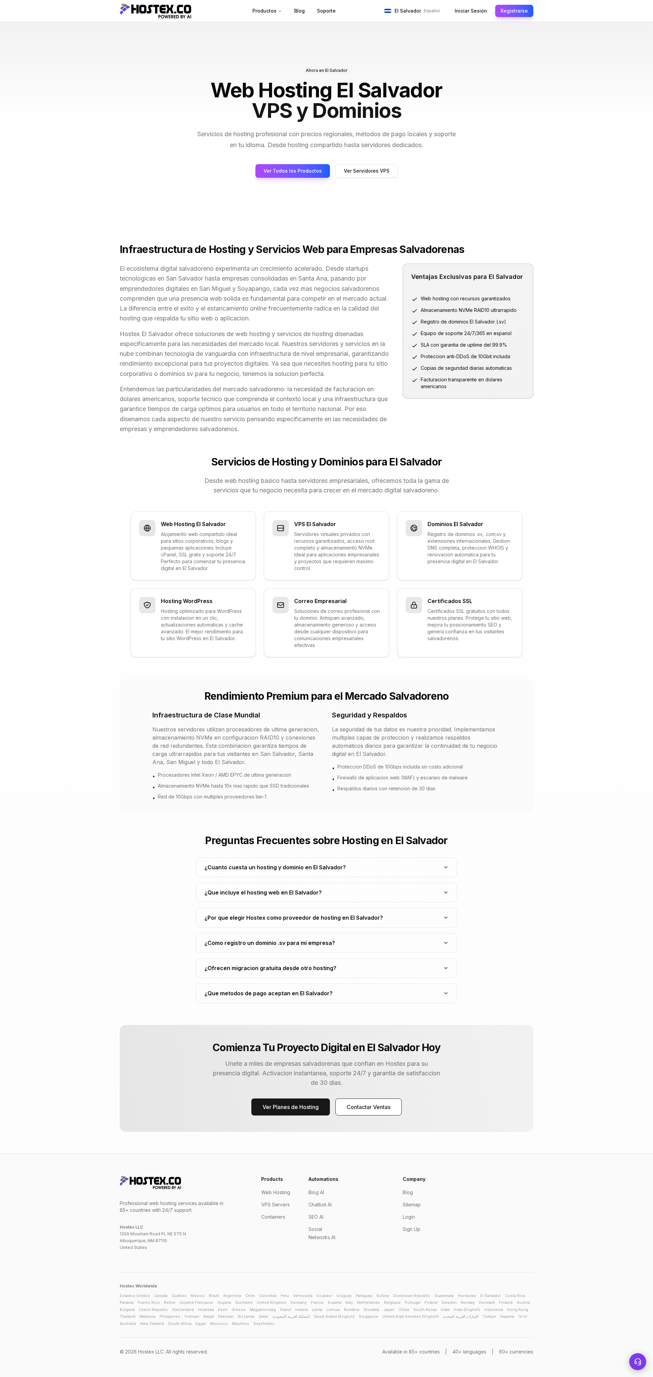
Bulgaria (127, 1309)
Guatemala (444, 1295)
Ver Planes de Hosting (291, 1107)
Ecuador (324, 1295)
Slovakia (371, 1309)
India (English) (467, 1309)
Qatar (263, 1316)
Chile (250, 1295)
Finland (506, 1302)
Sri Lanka (246, 1316)
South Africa (179, 1323)
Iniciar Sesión (471, 11)
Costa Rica (515, 1295)
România (351, 1309)
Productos (264, 11)
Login (409, 1217)
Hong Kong (517, 1309)
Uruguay (344, 1295)
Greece (239, 1309)
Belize (169, 1302)
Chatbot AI (320, 1204)
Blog (299, 11)
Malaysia (147, 1316)
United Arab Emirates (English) (410, 1316)
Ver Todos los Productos (293, 171)
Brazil (214, 1295)
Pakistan (226, 1316)
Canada (161, 1295)
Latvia (317, 1309)
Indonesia (493, 1309)
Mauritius (240, 1323)
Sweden (449, 1302)
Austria (523, 1302)
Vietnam (191, 1316)
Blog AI (316, 1192)
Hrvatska (206, 1309)
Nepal (208, 1316)
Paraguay (364, 1295)
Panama (127, 1302)
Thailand (127, 1316)
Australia (128, 1323)
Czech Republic (153, 1309)
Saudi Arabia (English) (334, 1316)
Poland (430, 1302)
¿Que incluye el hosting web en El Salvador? (263, 892)
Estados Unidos (135, 1295)
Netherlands (368, 1302)
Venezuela (303, 1295)
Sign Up (411, 1229)
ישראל (523, 1316)
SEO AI (315, 1217)
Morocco (219, 1323)
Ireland (301, 1309)
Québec (179, 1295)
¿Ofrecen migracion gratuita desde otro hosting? (270, 968)
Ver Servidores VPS (366, 171)
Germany (298, 1302)
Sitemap (412, 1204)
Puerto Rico (149, 1302)
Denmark (487, 1302)
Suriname (244, 1302)
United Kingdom (271, 1302)
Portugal (412, 1302)
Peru (285, 1295)
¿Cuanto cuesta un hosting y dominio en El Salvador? (275, 867)
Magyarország (263, 1309)
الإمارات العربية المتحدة (461, 1316)
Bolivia (382, 1295)
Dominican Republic (411, 1295)
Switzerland (183, 1309)
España (334, 1302)
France (317, 1302)
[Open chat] (637, 1361)
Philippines (170, 1316)
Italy (349, 1302)
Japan (389, 1309)
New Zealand (152, 1323)
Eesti (223, 1309)
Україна (507, 1316)
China (404, 1309)
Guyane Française (196, 1302)
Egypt (201, 1323)
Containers (273, 1217)
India (445, 1309)
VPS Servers (275, 1204)
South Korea (425, 1309)
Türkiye (489, 1316)
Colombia (268, 1295)
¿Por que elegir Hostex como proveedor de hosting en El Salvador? (293, 917)
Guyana (224, 1302)
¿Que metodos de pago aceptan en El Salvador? (268, 993)
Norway (468, 1302)
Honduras (467, 1295)
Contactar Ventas (368, 1107)
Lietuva (333, 1309)
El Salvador (490, 1295)
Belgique (392, 1302)
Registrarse (514, 11)
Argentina (232, 1295)
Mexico (198, 1295)
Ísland (285, 1309)
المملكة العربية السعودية (291, 1316)
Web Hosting (275, 1192)
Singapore (368, 1316)
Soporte (326, 11)
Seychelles (263, 1323)
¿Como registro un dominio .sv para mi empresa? (269, 942)
